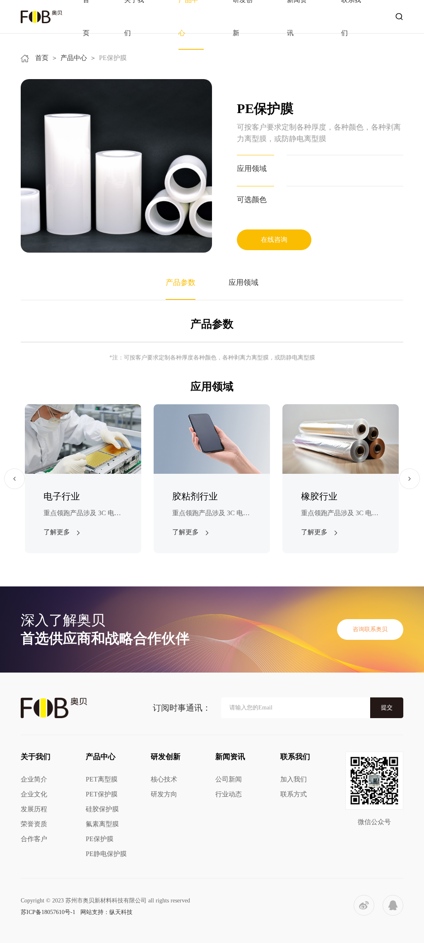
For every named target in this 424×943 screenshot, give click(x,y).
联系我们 (295, 756)
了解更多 (56, 531)
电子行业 (61, 496)
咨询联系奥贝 (370, 629)
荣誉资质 (34, 823)
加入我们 (293, 779)
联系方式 (293, 794)
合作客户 (34, 838)
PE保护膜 (99, 838)
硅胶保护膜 (102, 809)
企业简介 (34, 779)
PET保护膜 (102, 794)
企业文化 (34, 794)
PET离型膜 (102, 779)
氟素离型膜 (102, 823)
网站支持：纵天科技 (106, 912)
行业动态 (228, 794)
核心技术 (164, 779)
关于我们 (36, 756)
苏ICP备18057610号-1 (48, 912)
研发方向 (164, 794)
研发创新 (166, 756)
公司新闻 (228, 779)
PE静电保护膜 (106, 853)
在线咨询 (274, 239)
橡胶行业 (319, 496)
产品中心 (73, 57)
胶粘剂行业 (195, 496)
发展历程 (34, 809)
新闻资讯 (230, 756)
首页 (41, 57)
